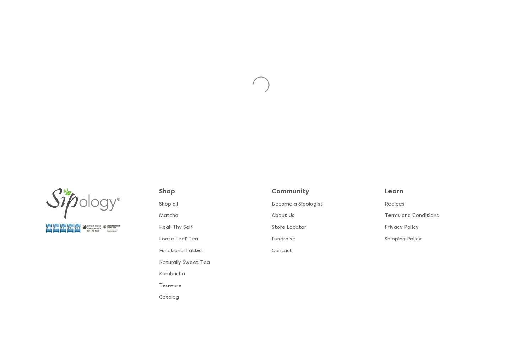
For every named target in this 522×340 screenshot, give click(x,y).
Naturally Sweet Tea (184, 262)
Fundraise (283, 239)
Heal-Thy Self (175, 227)
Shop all (168, 204)
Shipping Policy (403, 239)
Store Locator (289, 227)
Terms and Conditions (412, 215)
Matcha (168, 215)
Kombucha (172, 274)
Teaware (170, 285)
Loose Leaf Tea (178, 239)
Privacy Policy (402, 227)
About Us (283, 215)
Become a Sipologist (297, 204)
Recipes (394, 204)
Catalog (169, 297)
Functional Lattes (181, 251)
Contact (282, 251)
